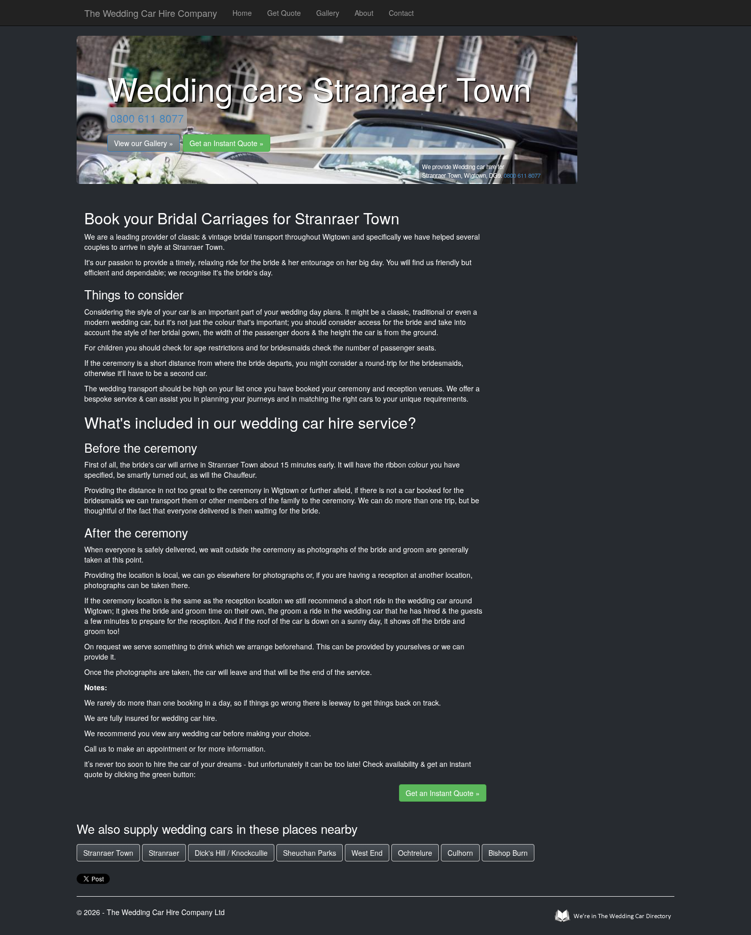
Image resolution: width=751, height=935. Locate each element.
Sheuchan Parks (309, 853)
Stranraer (164, 853)
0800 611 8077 (147, 118)
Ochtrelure (415, 853)
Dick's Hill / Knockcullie (231, 853)
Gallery (327, 13)
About (364, 13)
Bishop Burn (508, 853)
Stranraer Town (108, 853)
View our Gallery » (143, 143)
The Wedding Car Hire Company (150, 12)
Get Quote (284, 13)
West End (367, 853)
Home (242, 13)
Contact (401, 13)
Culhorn (460, 853)
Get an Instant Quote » (227, 143)
